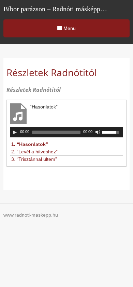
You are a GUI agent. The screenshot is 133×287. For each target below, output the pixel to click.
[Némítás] (98, 132)
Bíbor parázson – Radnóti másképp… (55, 9)
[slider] (112, 131)
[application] (66, 132)
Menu (69, 28)
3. (34, 159)
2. (34, 151)
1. (29, 144)
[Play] (14, 132)
